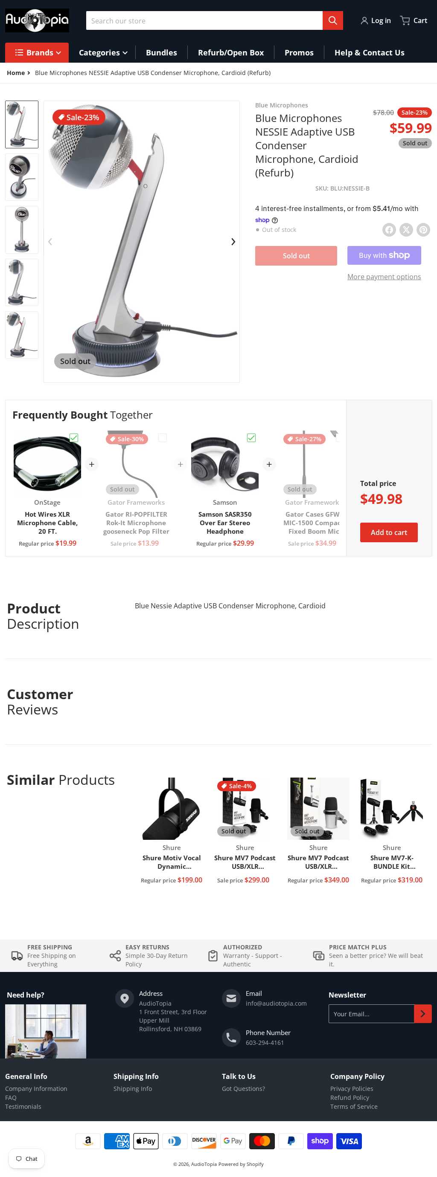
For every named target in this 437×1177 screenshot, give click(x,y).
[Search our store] (333, 20)
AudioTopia (204, 1164)
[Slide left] (50, 241)
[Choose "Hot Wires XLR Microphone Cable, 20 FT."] (74, 438)
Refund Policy (349, 1097)
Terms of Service (354, 1106)
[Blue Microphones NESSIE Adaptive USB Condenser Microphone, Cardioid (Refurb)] (21, 124)
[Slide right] (233, 241)
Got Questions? (243, 1088)
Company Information (36, 1088)
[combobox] (214, 20)
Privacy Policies (351, 1088)
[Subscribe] (423, 1013)
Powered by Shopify (241, 1164)
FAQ (11, 1097)
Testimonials (23, 1106)
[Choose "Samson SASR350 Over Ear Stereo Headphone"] (251, 438)
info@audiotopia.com (276, 1003)
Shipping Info (133, 1088)
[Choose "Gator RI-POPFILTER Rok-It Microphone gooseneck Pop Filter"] (162, 438)
